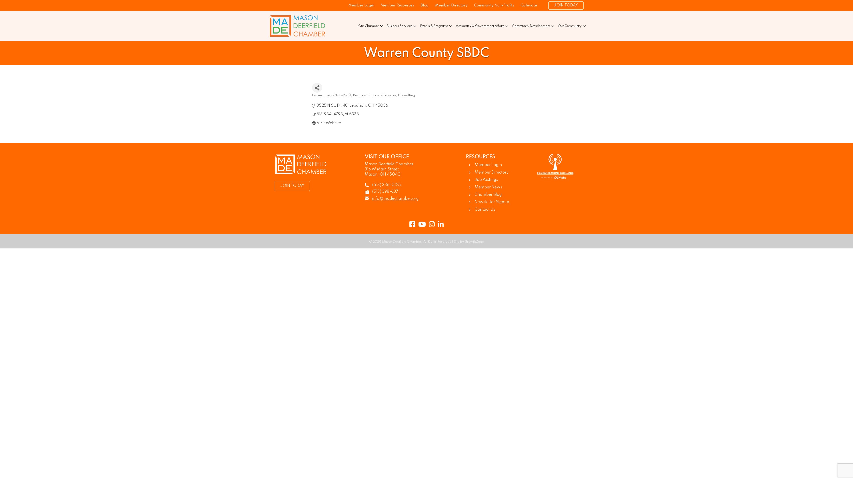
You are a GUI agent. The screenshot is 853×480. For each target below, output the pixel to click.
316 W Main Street (382, 169)
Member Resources (397, 5)
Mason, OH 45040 (383, 174)
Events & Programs (434, 26)
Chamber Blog (488, 195)
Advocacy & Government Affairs (480, 26)
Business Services (399, 26)
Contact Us (485, 210)
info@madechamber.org (395, 199)
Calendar (529, 5)
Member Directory (451, 5)
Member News (488, 187)
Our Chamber (368, 26)
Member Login (361, 5)
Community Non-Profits (494, 5)
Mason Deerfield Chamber (389, 164)
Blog (425, 5)
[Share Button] (317, 88)
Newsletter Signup (492, 202)
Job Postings (486, 180)
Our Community (570, 26)
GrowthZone (474, 241)
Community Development (531, 26)
